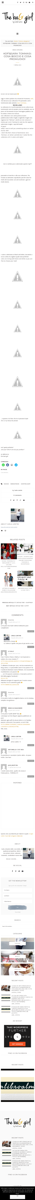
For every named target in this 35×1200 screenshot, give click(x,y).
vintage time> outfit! (22, 606)
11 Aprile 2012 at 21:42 (14, 767)
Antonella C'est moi (16, 749)
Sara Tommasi (21, 103)
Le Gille (11, 651)
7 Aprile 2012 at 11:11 (14, 622)
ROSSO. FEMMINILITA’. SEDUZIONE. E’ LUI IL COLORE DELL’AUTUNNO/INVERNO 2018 (9, 564)
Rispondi (30, 631)
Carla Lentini (16, 635)
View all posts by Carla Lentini (9, 527)
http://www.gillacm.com (10, 684)
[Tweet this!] (13, 500)
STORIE (19, 992)
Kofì (32, 98)
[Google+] (26, 2)
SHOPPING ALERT (25, 484)
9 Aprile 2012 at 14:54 (14, 752)
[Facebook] (17, 2)
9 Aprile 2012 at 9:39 (13, 710)
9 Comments (17, 495)
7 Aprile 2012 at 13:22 (14, 653)
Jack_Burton (13, 765)
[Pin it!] (17, 500)
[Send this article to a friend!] (23, 500)
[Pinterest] (16, 871)
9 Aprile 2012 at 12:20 (17, 739)
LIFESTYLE (14, 992)
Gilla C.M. (4, 678)
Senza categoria (17, 50)
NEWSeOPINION (15, 484)
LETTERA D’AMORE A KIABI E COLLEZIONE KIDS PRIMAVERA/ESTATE (9, 590)
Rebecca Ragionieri (15, 708)
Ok (17, 1196)
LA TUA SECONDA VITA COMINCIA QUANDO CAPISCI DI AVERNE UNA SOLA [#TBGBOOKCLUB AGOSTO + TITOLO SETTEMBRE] (22, 998)
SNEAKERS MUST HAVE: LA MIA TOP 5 (25, 589)
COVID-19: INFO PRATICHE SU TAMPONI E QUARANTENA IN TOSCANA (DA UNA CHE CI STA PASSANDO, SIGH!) (22, 988)
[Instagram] (23, 2)
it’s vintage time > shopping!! (23, 602)
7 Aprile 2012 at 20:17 (14, 694)
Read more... (12, 859)
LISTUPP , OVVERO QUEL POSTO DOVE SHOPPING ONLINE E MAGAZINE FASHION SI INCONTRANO (25, 560)
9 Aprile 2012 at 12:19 (17, 638)
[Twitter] (20, 2)
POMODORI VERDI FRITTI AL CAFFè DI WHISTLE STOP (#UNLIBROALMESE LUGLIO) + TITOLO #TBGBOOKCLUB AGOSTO (21, 1010)
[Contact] (29, 2)
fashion (6, 484)
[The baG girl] (17, 17)
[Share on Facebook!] (11, 500)
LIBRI (13, 1003)
